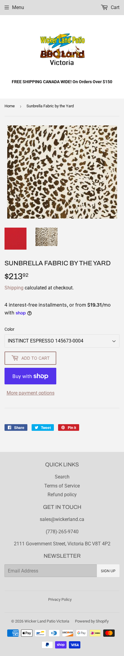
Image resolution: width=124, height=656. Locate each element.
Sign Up (108, 571)
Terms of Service (62, 486)
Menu (18, 7)
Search (62, 477)
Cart (114, 7)
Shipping (14, 288)
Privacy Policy (60, 599)
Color (9, 329)
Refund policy (62, 494)
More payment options (30, 393)
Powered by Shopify (92, 621)
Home (10, 106)
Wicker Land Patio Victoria (46, 621)
